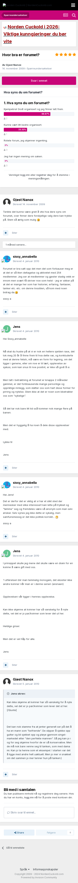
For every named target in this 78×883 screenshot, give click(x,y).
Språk (24, 869)
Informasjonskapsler (45, 869)
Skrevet (29, 204)
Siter (14, 232)
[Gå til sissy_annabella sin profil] (7, 259)
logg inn (25, 174)
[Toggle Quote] (8, 693)
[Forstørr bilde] (38, 219)
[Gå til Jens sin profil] (7, 329)
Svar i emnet (39, 80)
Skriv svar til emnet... (23, 812)
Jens (16, 327)
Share (20, 832)
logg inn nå (30, 797)
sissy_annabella (25, 256)
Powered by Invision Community (39, 877)
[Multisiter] (5, 233)
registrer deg (44, 174)
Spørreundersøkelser (39, 68)
